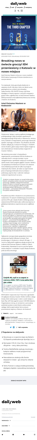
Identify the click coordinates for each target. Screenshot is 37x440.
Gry (14, 54)
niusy (7, 7)
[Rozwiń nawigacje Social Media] (11, 431)
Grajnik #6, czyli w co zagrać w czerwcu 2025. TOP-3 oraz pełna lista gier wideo (18, 280)
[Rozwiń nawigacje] (10, 420)
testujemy (28, 7)
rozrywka (20, 7)
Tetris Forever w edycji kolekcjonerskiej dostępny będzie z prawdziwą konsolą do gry (19, 368)
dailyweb (3, 54)
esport (12, 313)
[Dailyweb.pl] (19, 4)
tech (12, 7)
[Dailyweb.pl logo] (18, 402)
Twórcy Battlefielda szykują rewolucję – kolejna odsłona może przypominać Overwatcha (18, 351)
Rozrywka (9, 54)
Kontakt (33, 417)
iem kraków (18, 313)
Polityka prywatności (7, 417)
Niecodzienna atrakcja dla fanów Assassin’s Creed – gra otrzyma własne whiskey (18, 360)
